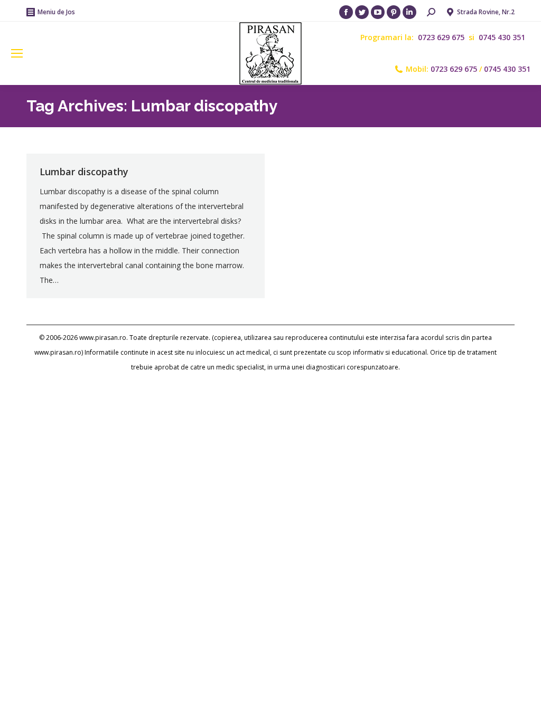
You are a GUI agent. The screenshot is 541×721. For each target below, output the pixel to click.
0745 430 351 (502, 37)
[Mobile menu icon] (17, 53)
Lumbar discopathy (84, 171)
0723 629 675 (442, 37)
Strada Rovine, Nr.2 (486, 11)
